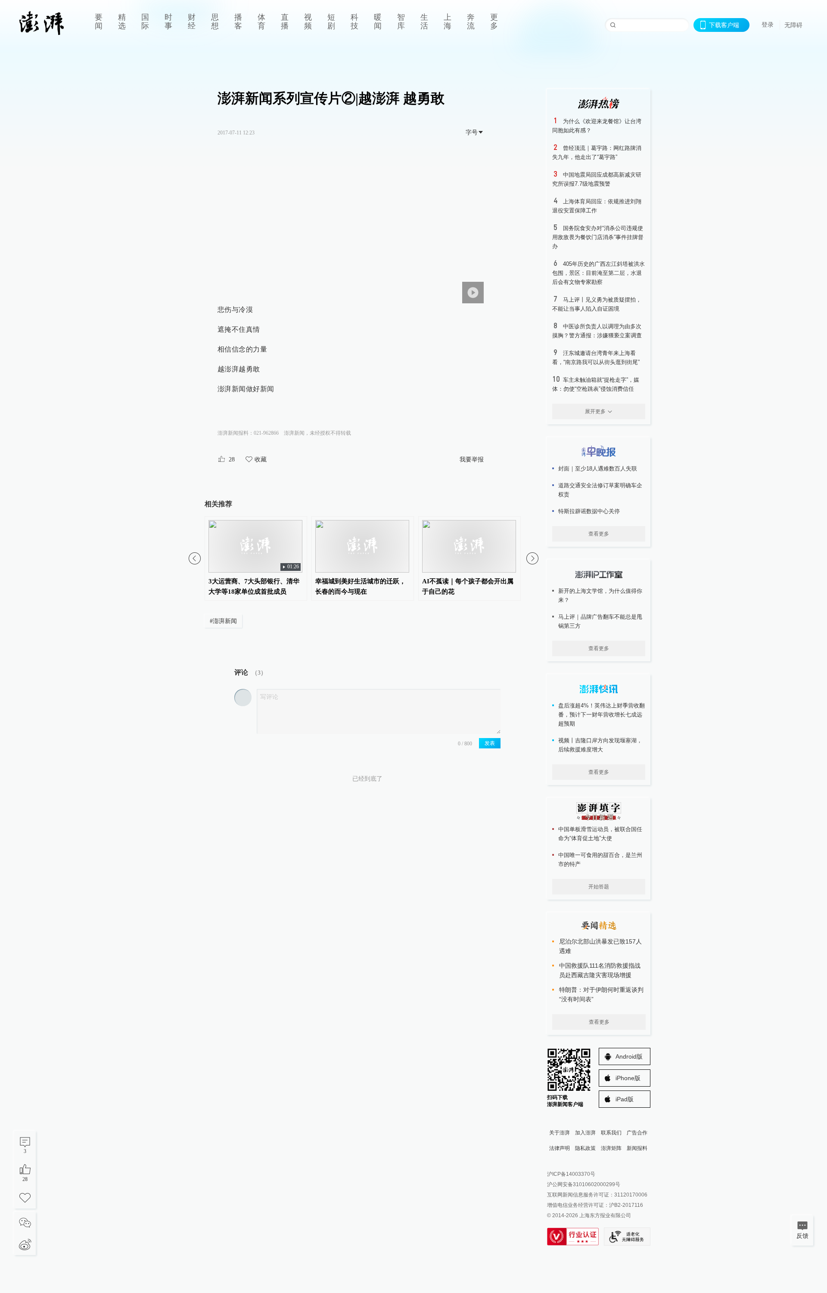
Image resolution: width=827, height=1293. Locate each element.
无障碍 (793, 25)
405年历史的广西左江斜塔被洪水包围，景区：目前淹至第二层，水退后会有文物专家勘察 (598, 273)
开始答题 (598, 887)
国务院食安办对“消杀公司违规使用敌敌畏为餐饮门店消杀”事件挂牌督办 (598, 237)
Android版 (629, 1056)
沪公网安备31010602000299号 (583, 1184)
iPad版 (625, 1099)
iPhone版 (628, 1078)
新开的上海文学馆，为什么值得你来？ (600, 595)
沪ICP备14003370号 (571, 1174)
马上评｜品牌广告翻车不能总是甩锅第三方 (600, 621)
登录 (768, 24)
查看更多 (598, 534)
